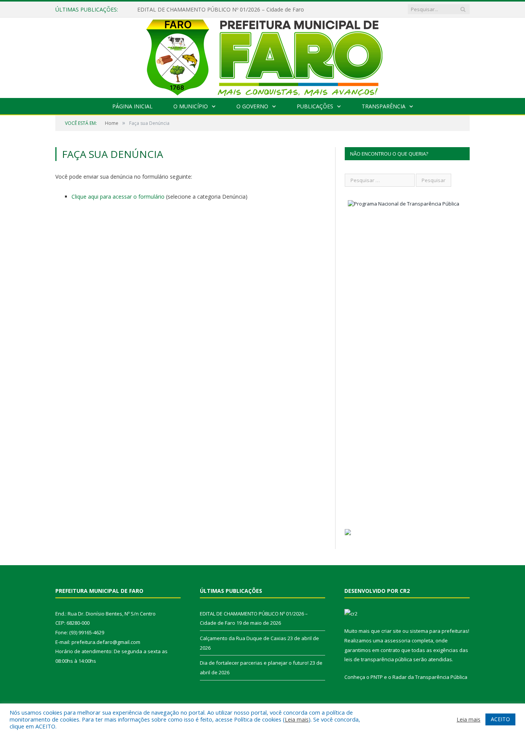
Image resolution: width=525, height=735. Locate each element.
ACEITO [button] (500, 719)
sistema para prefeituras (439, 630)
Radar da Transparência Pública (429, 677)
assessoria (397, 640)
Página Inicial (132, 106)
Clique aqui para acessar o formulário (117, 196)
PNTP (376, 677)
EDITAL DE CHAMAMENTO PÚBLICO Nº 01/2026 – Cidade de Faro (220, 9)
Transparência (383, 106)
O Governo (252, 106)
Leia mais (297, 719)
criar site (391, 630)
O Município (190, 106)
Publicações (315, 106)
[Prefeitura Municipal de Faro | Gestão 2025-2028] (262, 56)
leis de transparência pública (378, 659)
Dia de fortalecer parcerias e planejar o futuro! (254, 662)
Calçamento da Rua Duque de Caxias (243, 638)
